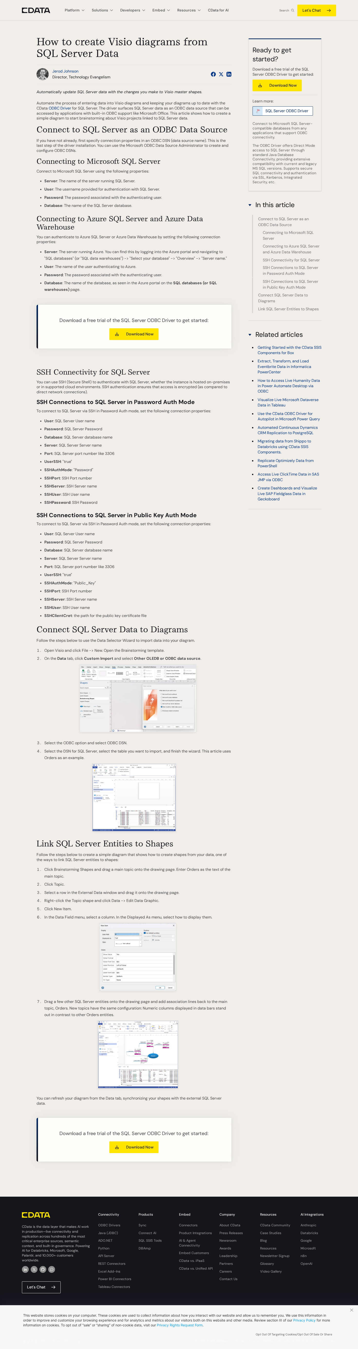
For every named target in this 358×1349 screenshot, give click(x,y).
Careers (225, 1271)
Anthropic (308, 1225)
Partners (226, 1263)
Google (306, 1240)
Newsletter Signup (275, 1256)
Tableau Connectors (114, 1287)
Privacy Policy (304, 1320)
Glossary (267, 1263)
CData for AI (218, 10)
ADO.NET (105, 1240)
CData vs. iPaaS (191, 1260)
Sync (142, 1225)
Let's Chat (311, 10)
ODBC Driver (60, 108)
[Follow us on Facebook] (213, 74)
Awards (225, 1248)
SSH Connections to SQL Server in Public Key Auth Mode (290, 284)
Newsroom (227, 1240)
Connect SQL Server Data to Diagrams (283, 298)
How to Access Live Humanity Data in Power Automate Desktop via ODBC (289, 386)
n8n (304, 1256)
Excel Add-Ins (109, 1271)
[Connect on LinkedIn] (228, 74)
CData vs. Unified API (196, 1268)
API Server (106, 1256)
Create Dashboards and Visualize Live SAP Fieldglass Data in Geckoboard (287, 493)
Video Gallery (271, 1271)
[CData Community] (51, 1269)
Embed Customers (194, 1253)
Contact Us (228, 1279)
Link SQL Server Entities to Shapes (288, 309)
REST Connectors (111, 1263)
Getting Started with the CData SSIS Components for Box (289, 350)
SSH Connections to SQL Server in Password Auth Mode (290, 270)
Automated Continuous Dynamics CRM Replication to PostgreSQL (288, 430)
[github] (42, 1269)
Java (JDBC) (108, 1233)
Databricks (309, 1233)
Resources (268, 1248)
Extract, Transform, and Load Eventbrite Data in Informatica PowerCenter (284, 366)
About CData (229, 1225)
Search (284, 10)
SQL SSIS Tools (150, 1240)
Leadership (228, 1256)
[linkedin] (25, 1269)
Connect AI (147, 1233)
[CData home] (39, 10)
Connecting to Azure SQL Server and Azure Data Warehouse (291, 249)
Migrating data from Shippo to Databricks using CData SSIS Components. (284, 447)
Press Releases (231, 1233)
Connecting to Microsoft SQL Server (288, 235)
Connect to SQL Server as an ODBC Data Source (283, 221)
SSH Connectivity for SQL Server (291, 260)
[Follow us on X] (221, 74)
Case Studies (270, 1233)
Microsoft (308, 1248)
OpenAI (306, 1263)
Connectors (188, 1225)
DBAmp (145, 1248)
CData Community (275, 1225)
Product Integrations (195, 1233)
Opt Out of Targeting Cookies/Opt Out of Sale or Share (294, 1334)
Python (103, 1248)
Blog (263, 1240)
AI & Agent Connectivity (189, 1243)
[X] (34, 1269)
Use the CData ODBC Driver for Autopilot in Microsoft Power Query (289, 416)
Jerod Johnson (65, 71)
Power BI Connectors (114, 1279)
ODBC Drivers (109, 1225)
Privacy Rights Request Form (180, 1325)
